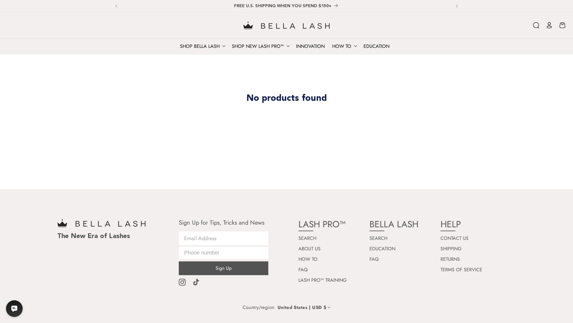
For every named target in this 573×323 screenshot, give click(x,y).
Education (382, 248)
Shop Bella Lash (200, 46)
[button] (536, 25)
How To (308, 259)
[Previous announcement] (116, 6)
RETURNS (450, 259)
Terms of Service (461, 269)
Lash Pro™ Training (322, 280)
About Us (309, 248)
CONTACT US (454, 238)
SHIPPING (450, 248)
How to (341, 46)
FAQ (303, 269)
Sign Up (223, 268)
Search (307, 238)
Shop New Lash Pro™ (258, 46)
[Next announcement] (456, 6)
